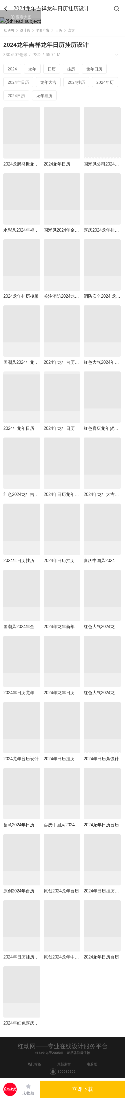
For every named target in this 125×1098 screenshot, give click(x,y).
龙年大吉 (48, 82)
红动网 (9, 30)
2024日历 (16, 95)
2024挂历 (76, 82)
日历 (58, 30)
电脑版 (92, 1064)
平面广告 (42, 30)
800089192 (67, 1071)
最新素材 (64, 1064)
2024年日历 (18, 82)
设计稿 (25, 30)
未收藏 (28, 1093)
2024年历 (105, 82)
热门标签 (34, 1064)
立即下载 (82, 1089)
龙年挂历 (44, 95)
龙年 (32, 69)
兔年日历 (94, 69)
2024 (12, 69)
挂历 (71, 69)
